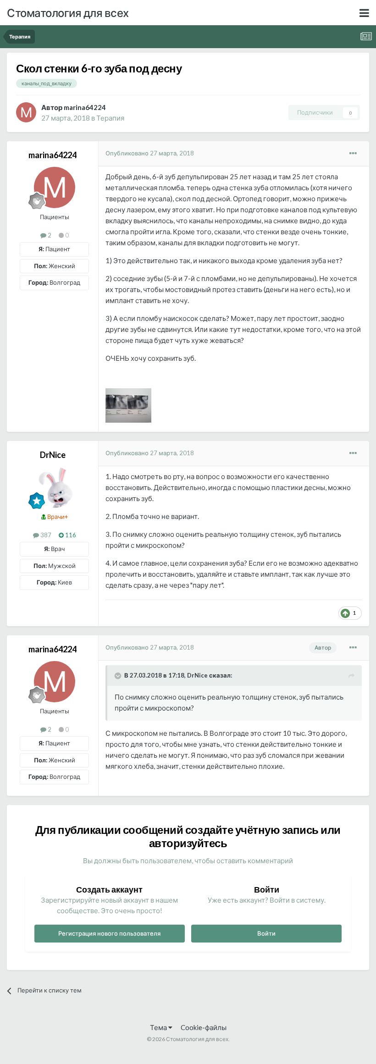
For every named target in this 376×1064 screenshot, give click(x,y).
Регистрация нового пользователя (109, 933)
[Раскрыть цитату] (119, 675)
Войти (266, 933)
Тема (159, 1027)
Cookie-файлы (204, 1027)
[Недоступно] (128, 404)
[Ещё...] (353, 153)
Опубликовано (149, 153)
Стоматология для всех (68, 12)
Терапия (110, 118)
